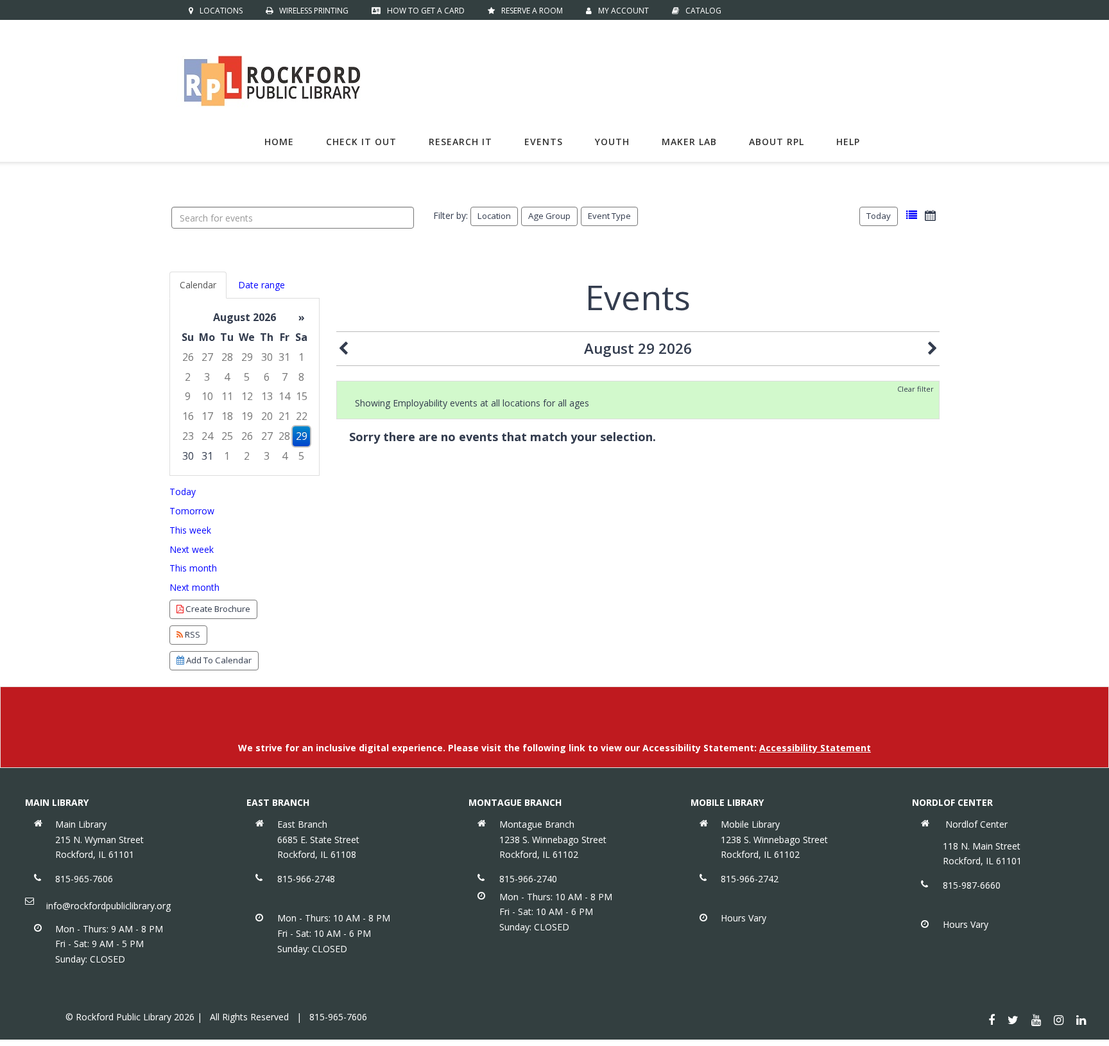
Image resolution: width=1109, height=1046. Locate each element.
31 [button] (284, 357)
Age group (549, 216)
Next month (194, 587)
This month (193, 568)
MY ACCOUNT (623, 10)
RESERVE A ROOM (532, 10)
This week (190, 530)
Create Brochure (217, 609)
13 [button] (267, 396)
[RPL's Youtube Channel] (1036, 1019)
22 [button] (301, 416)
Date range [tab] (261, 285)
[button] (911, 215)
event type (609, 216)
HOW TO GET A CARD (426, 10)
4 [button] (227, 377)
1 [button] (301, 357)
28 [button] (227, 357)
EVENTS (543, 141)
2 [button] (188, 377)
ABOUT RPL (776, 141)
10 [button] (207, 396)
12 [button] (247, 396)
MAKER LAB (689, 141)
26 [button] (188, 357)
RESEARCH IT (460, 141)
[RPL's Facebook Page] (991, 1019)
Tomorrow (191, 511)
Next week (191, 549)
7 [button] (285, 377)
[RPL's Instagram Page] (1058, 1019)
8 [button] (301, 377)
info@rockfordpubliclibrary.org (108, 906)
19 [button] (247, 416)
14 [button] (284, 396)
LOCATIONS (221, 10)
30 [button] (267, 357)
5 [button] (247, 377)
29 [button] (247, 357)
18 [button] (227, 416)
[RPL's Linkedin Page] (1081, 1019)
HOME (279, 141)
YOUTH (612, 141)
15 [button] (301, 396)
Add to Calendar (218, 660)
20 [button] (267, 416)
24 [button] (207, 436)
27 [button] (207, 357)
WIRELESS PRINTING (313, 10)
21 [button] (284, 416)
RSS (191, 634)
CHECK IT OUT (361, 141)
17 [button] (207, 416)
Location (494, 216)
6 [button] (267, 377)
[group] (244, 387)
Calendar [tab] (198, 285)
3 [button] (207, 377)
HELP (848, 141)
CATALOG (703, 10)
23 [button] (188, 436)
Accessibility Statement (815, 748)
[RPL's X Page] (1013, 1019)
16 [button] (188, 416)
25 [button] (227, 436)
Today (878, 216)
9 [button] (188, 396)
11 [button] (227, 396)
